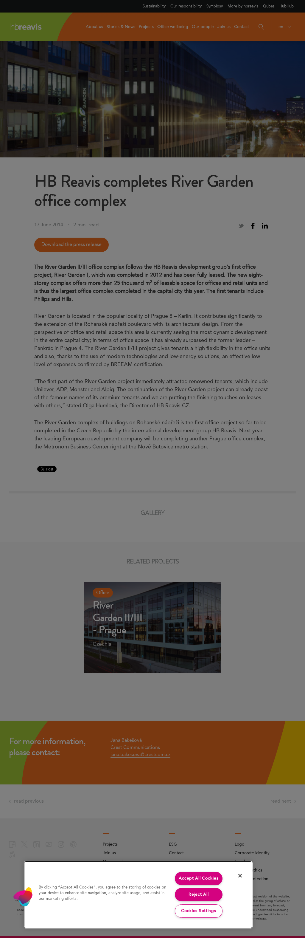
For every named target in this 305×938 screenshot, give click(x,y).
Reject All (198, 894)
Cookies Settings (198, 911)
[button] (22, 896)
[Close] (240, 875)
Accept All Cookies (198, 878)
